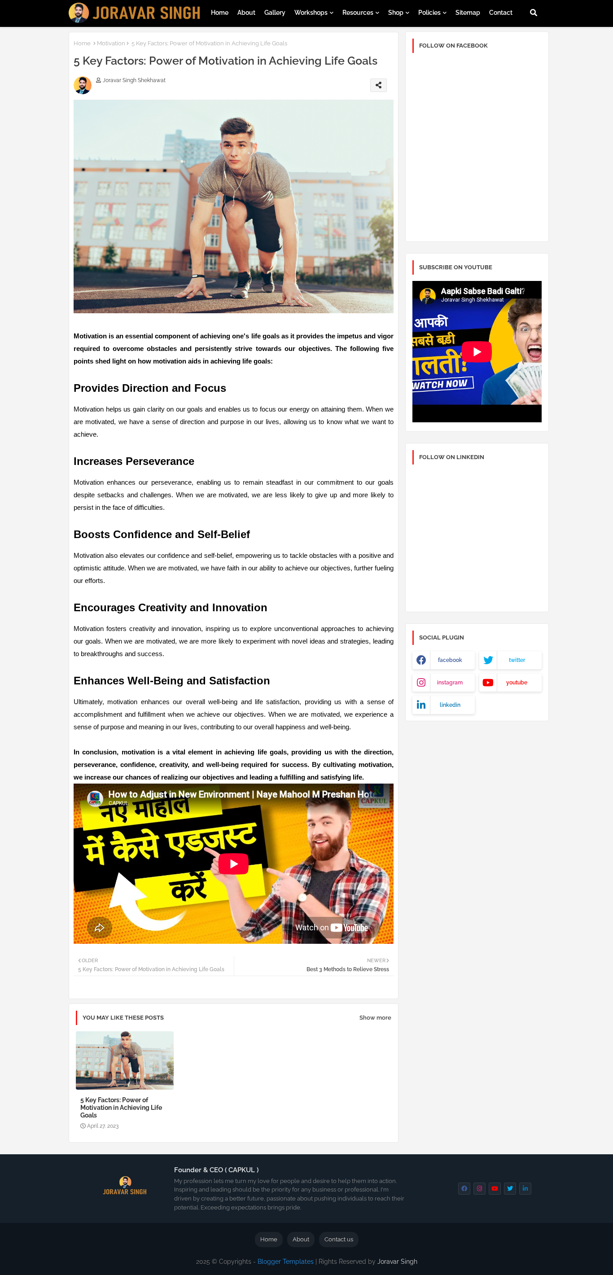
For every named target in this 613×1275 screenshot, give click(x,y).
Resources (357, 12)
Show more (375, 1017)
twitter (517, 660)
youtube (516, 682)
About (246, 12)
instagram (450, 682)
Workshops (311, 12)
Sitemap (467, 12)
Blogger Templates (286, 1261)
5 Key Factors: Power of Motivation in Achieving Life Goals (121, 1107)
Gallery (274, 12)
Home (219, 12)
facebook (450, 660)
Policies (429, 12)
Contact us (338, 1239)
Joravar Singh (397, 1261)
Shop (395, 12)
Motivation (111, 43)
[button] (534, 13)
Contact (500, 12)
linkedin (450, 705)
